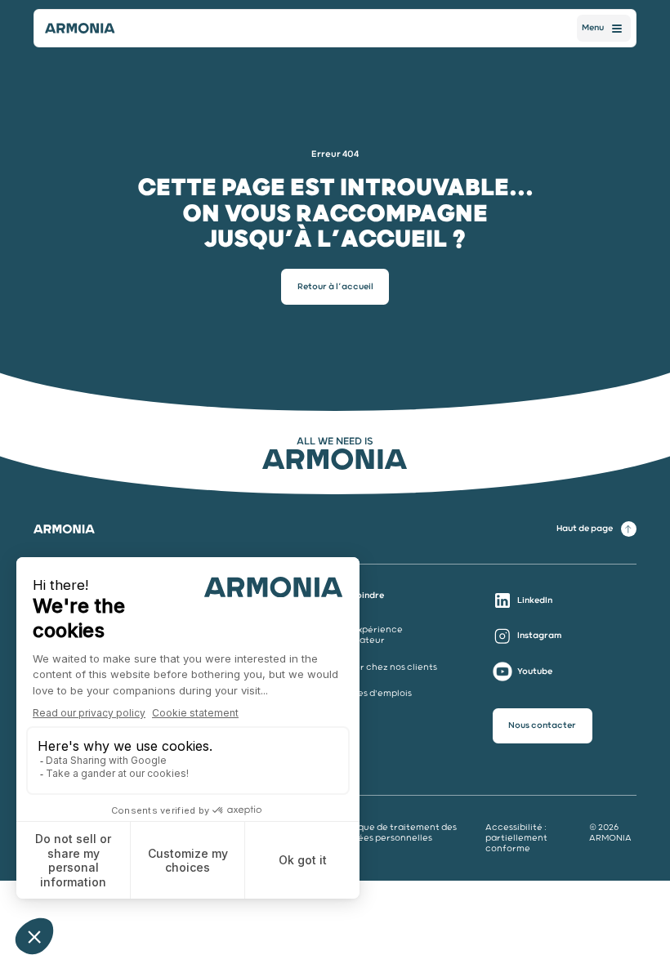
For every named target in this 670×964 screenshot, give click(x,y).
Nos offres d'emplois (367, 693)
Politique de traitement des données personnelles (396, 833)
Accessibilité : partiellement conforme (516, 838)
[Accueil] (80, 29)
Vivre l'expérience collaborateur (362, 635)
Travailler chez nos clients (379, 667)
